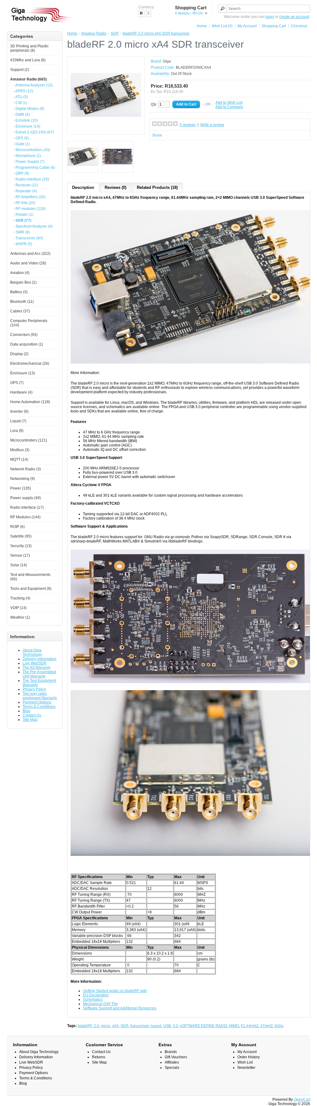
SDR (115, 33)
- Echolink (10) (25, 120)
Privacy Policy (34, 689)
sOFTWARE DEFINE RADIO (203, 1026)
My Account (247, 26)
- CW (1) (20, 103)
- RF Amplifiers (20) (29, 197)
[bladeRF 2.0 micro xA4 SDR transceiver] (106, 129)
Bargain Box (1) (23, 282)
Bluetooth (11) (22, 301)
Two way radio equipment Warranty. (40, 695)
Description (83, 187)
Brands (171, 1052)
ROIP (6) (17, 527)
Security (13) (21, 546)
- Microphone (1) (27, 156)
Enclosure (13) (22, 373)
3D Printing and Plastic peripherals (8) (29, 48)
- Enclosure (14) (26, 126)
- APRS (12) (23, 91)
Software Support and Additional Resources (119, 1008)
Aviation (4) (19, 273)
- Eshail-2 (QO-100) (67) (33, 132)
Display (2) (19, 354)
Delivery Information (39, 659)
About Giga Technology (32, 652)
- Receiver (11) (25, 185)
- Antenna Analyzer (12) (33, 85)
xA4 (115, 1026)
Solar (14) (18, 565)
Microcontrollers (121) (28, 440)
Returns (98, 1057)
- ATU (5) (20, 97)
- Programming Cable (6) (34, 167)
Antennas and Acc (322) (30, 253)
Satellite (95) (21, 536)
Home (202, 26)
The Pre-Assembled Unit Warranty (39, 674)
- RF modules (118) (29, 209)
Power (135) (20, 488)
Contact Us (32, 715)
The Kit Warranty (36, 667)
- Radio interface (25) (31, 179)
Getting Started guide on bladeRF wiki (115, 991)
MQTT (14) (19, 459)
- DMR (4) (21, 114)
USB (167, 1026)
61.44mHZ (249, 1026)
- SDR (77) (22, 220)
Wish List (245, 1062)
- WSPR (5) (22, 244)
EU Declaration (96, 995)
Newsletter (246, 1067)
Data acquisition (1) (26, 344)
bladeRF (85, 1026)
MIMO (234, 1026)
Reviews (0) (115, 187)
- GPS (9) (21, 138)
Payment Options (37, 702)
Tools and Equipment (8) (30, 588)
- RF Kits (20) (24, 203)
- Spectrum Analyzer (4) (33, 226)
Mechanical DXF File (100, 1004)
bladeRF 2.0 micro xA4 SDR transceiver (156, 33)
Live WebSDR (34, 663)
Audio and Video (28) (28, 263)
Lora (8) (17, 431)
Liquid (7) (18, 421)
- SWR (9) (21, 232)
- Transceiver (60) (28, 238)
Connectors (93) (23, 335)
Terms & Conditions (39, 706)
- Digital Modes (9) (28, 109)
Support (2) (19, 69)
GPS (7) (17, 383)
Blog (26, 711)
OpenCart (302, 1099)
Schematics (92, 999)
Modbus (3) (19, 450)
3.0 (175, 1026)
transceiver (139, 1026)
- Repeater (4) (25, 191)
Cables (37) (20, 311)
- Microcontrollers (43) (31, 150)
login (270, 17)
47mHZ (266, 1026)
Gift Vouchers (176, 1057)
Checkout (299, 26)
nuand (155, 1026)
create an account (294, 17)
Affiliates (172, 1062)
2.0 (96, 1026)
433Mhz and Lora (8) (28, 60)
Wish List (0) (222, 26)
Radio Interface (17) (27, 507)
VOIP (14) (18, 608)
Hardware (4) (21, 392)
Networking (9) (22, 479)
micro (105, 1026)
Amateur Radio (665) (28, 79)
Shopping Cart (274, 26)
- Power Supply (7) (29, 161)
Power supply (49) (25, 498)
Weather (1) (20, 617)
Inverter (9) (19, 411)
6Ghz (279, 1026)
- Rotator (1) (23, 214)
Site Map (30, 719)
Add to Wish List (228, 102)
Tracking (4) (20, 598)
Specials (172, 1067)
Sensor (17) (20, 555)
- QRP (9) (21, 173)
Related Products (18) (157, 187)
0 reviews (188, 125)
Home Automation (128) (30, 402)
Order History (248, 1057)
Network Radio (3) (25, 469)
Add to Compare (229, 107)
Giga (167, 61)
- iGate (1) (21, 144)
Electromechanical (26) (29, 363)
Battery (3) (19, 292)
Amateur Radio (93, 33)
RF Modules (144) (25, 517)
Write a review (212, 125)
